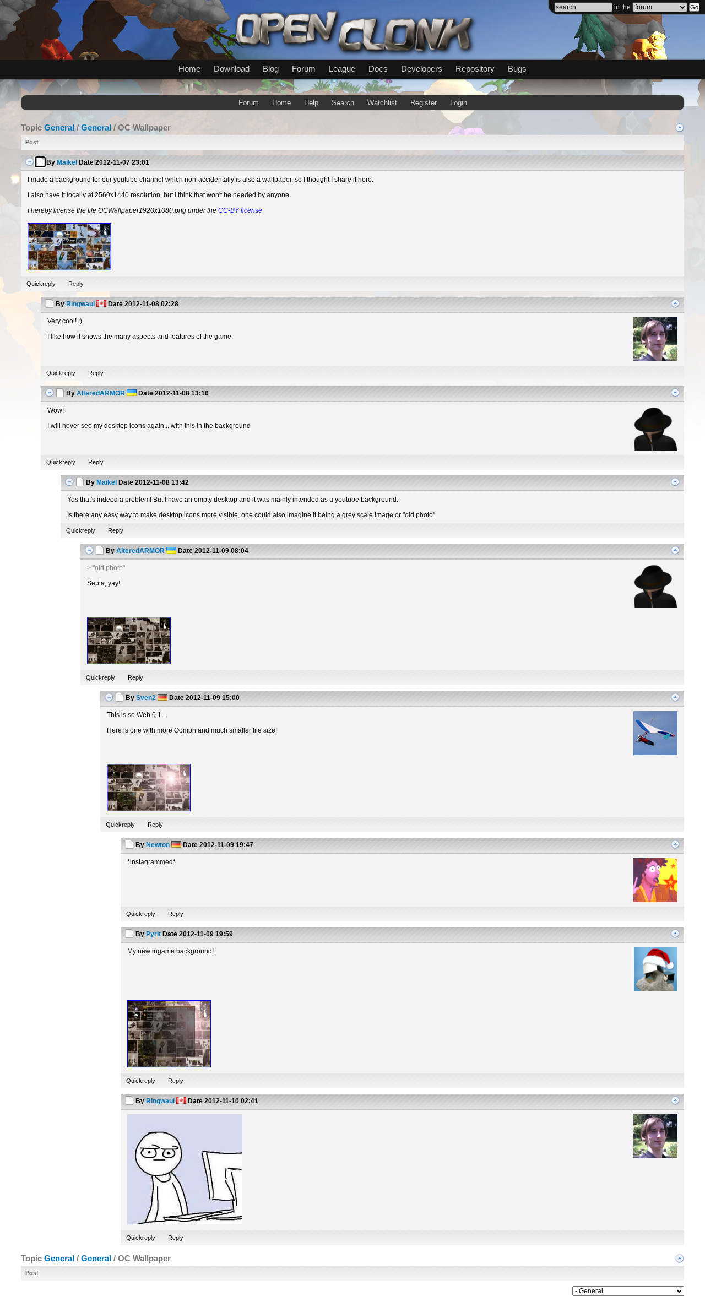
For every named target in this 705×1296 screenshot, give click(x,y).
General (59, 127)
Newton (158, 845)
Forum (304, 68)
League (342, 68)
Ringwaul (80, 304)
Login (458, 103)
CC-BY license (240, 210)
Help (311, 103)
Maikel (67, 162)
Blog (271, 68)
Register (423, 103)
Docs (378, 68)
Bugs (517, 68)
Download (232, 68)
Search (343, 103)
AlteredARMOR (101, 393)
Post (32, 142)
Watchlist (382, 103)
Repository (475, 68)
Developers (421, 68)
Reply (76, 283)
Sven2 (146, 698)
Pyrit (153, 934)
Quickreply (41, 283)
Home (189, 68)
